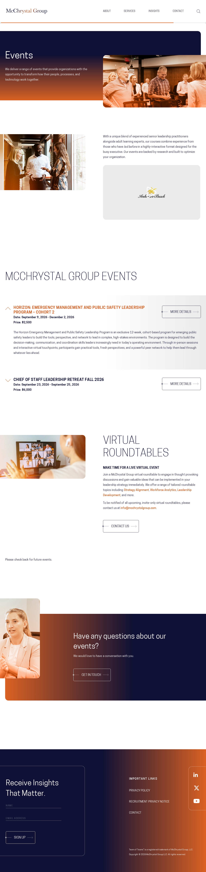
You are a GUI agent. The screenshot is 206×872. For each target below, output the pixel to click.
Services (129, 11)
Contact (178, 11)
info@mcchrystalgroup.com (138, 508)
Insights (154, 11)
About (107, 11)
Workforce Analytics (163, 490)
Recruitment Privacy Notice (149, 801)
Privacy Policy (139, 790)
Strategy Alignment (136, 490)
